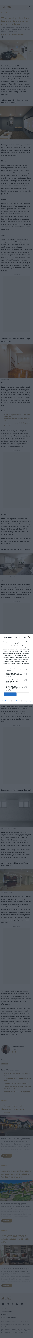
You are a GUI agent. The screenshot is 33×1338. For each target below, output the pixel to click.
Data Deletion (6, 700)
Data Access (16, 700)
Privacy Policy (27, 700)
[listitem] (16, 669)
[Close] (29, 637)
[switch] (25, 674)
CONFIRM (10, 694)
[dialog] (16, 669)
